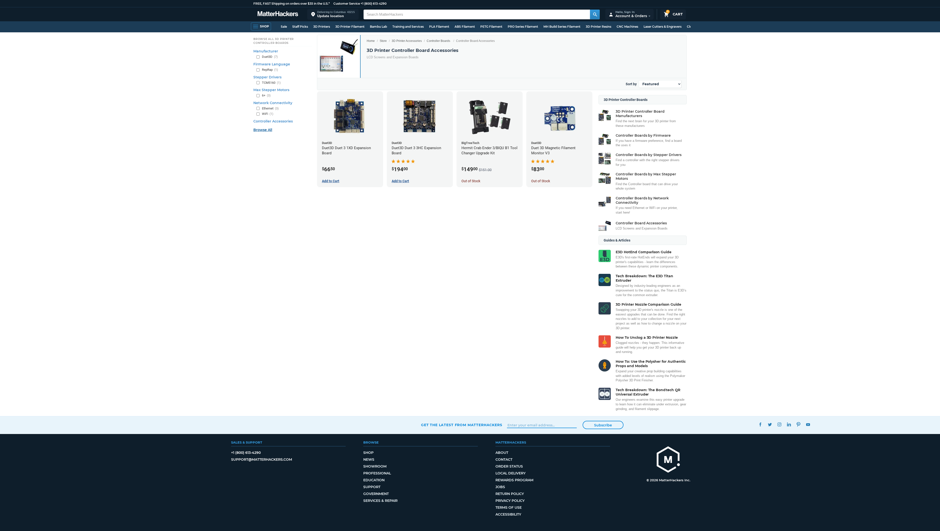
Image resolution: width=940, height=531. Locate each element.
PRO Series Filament (523, 26)
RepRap (270, 70)
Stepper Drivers (267, 77)
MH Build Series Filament (561, 26)
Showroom (375, 466)
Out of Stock (470, 181)
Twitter (769, 424)
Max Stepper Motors (271, 90)
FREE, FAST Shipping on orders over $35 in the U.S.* (291, 3)
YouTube (808, 424)
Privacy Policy (510, 500)
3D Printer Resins (598, 26)
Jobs (500, 487)
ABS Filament (465, 26)
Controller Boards (438, 41)
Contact (503, 459)
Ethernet (270, 108)
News (368, 459)
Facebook (760, 424)
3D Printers (321, 26)
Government (376, 494)
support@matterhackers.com (261, 459)
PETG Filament (491, 26)
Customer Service (346, 3)
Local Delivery (510, 473)
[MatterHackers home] (277, 14)
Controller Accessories (273, 121)
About (501, 452)
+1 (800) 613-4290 (374, 3)
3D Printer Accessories (407, 41)
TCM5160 (271, 82)
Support (371, 487)
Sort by (631, 84)
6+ (266, 95)
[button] (333, 14)
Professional (377, 473)
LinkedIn (789, 424)
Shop (368, 452)
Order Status (509, 466)
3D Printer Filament (349, 26)
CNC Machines (627, 26)
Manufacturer (265, 51)
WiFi (267, 114)
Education (374, 480)
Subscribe (603, 425)
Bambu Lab (378, 26)
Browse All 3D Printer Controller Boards (273, 41)
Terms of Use (508, 507)
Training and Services (408, 26)
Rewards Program (514, 480)
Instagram (779, 424)
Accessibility (508, 514)
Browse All (262, 130)
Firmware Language (271, 64)
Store (383, 41)
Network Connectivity (272, 103)
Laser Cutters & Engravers (663, 26)
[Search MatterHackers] (595, 14)
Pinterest (798, 424)
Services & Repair (380, 500)
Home (371, 41)
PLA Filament (439, 26)
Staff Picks (300, 26)
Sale (284, 26)
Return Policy (509, 494)
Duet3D (270, 57)
